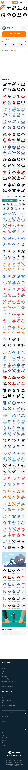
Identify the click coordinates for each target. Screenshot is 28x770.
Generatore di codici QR (8, 686)
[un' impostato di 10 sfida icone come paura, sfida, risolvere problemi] (13, 380)
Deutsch (4, 739)
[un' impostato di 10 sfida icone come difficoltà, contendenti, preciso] (13, 317)
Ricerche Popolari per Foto (8, 704)
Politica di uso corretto (13, 765)
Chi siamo (4, 721)
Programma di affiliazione (8, 699)
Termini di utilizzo (8, 764)
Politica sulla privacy (17, 764)
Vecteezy (4, 668)
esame (5, 632)
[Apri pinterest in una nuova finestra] (13, 755)
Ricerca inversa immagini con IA (10, 681)
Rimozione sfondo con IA (8, 683)
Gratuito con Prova (14, 33)
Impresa (4, 673)
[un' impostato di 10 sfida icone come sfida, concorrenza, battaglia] (13, 506)
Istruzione (4, 675)
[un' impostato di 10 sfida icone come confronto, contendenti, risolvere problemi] (13, 137)
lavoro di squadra (14, 632)
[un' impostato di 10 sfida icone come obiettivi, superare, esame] (13, 431)
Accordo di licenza (6, 694)
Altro (3, 744)
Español (4, 734)
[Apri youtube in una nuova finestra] (20, 755)
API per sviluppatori (7, 678)
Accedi (21, 2)
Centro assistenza (6, 715)
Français (4, 742)
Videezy (4, 670)
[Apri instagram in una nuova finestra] (8, 755)
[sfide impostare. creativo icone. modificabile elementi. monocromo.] (13, 202)
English (4, 732)
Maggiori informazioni (8, 53)
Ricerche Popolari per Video (9, 707)
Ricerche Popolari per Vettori (9, 702)
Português (4, 737)
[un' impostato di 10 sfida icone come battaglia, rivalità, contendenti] (13, 229)
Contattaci (4, 718)
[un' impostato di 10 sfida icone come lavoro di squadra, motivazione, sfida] (13, 254)
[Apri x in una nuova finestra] (18, 755)
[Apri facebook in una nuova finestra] (6, 755)
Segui (23, 28)
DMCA (3, 697)
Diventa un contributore (8, 723)
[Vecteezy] (2, 2)
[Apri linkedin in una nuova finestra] (11, 755)
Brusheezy (4, 665)
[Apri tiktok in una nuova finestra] (15, 755)
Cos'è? (14, 50)
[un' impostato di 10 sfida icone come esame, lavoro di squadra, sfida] (13, 86)
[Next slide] (22, 632)
